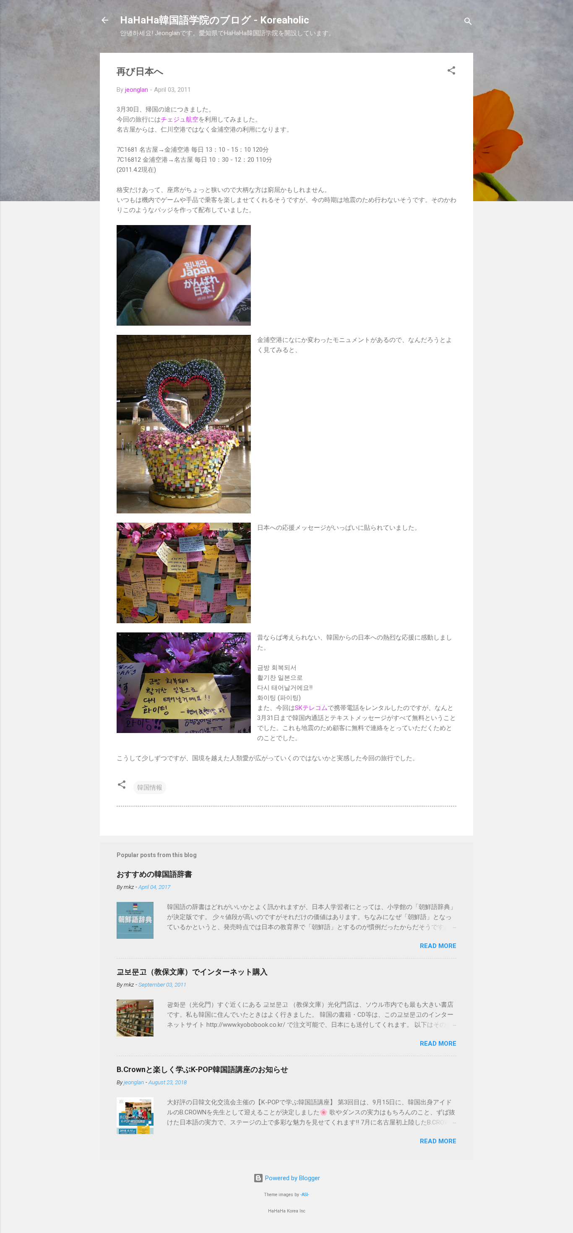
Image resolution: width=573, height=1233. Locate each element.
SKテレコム (311, 708)
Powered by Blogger (291, 1178)
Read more (438, 946)
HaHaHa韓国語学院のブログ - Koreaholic (214, 20)
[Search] (468, 23)
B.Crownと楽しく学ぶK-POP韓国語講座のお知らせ (202, 1069)
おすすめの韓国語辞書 (154, 874)
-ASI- (304, 1194)
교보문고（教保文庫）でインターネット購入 (192, 971)
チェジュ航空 (179, 119)
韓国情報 (149, 787)
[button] (451, 71)
